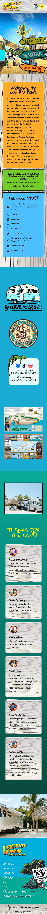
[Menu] (41, 6)
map (5, 886)
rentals (8, 877)
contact (8, 863)
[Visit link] (23, 41)
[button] (21, 519)
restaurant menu (14, 891)
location (9, 868)
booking (8, 873)
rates (7, 882)
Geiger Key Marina (30, 907)
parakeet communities (18, 896)
